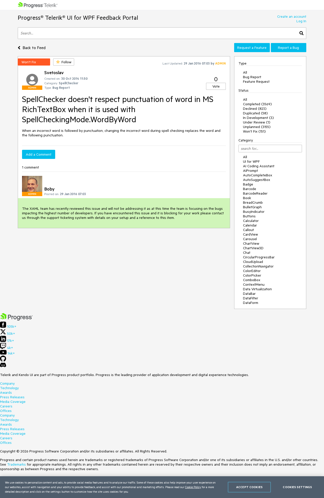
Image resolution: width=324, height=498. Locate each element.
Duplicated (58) (255, 113)
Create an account (291, 16)
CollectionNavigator (258, 266)
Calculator (251, 220)
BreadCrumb (253, 202)
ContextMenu (254, 284)
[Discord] (3, 366)
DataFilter (250, 298)
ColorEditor (252, 270)
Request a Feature (252, 47)
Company (7, 383)
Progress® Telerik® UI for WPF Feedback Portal (78, 17)
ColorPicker (252, 275)
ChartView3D (253, 248)
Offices (6, 410)
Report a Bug (288, 47)
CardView (250, 234)
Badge (248, 184)
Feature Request (256, 81)
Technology (9, 388)
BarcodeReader (255, 193)
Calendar (250, 225)
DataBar (249, 293)
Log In (301, 21)
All (245, 72)
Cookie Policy (193, 487)
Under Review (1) (256, 122)
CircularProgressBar (259, 257)
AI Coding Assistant (258, 166)
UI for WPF (251, 161)
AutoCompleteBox (257, 175)
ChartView (251, 243)
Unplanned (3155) (257, 126)
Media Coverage (13, 401)
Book (247, 198)
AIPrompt (250, 170)
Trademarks (16, 464)
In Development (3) (258, 117)
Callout (248, 229)
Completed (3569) (257, 104)
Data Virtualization (257, 289)
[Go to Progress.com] (16, 319)
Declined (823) (255, 108)
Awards (6, 392)
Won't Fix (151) (254, 131)
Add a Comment (38, 154)
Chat (246, 252)
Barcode (249, 188)
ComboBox (251, 280)
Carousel (250, 239)
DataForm (250, 302)
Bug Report (252, 77)
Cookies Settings (297, 487)
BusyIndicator (254, 211)
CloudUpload (253, 261)
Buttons (249, 216)
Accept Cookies (249, 487)
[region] (162, 487)
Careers (6, 406)
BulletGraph (252, 207)
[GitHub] (3, 360)
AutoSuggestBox (256, 179)
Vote (216, 86)
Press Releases (12, 397)
